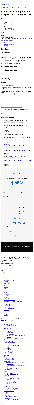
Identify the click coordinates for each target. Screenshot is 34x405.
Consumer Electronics (9, 344)
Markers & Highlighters (13, 381)
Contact (6, 281)
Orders (4, 192)
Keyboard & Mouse (9, 359)
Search (17, 318)
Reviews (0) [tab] (5, 79)
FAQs (5, 297)
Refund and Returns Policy (24, 212)
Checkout (5, 208)
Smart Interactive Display (10, 396)
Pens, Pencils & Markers (26, 38)
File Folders (10, 351)
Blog (5, 288)
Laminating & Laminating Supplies (16, 365)
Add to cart (3, 35)
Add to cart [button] (6, 131)
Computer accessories (9, 342)
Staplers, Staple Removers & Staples (16, 338)
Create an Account (9, 263)
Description (7, 42)
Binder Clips (10, 330)
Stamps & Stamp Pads (12, 368)
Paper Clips (10, 332)
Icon (5, 302)
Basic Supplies (7, 328)
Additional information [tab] (10, 66)
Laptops (9, 347)
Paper (5, 372)
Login (2, 270)
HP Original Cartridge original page (13, 301)
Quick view (14, 122)
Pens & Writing (7, 375)
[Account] (13, 403)
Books (5, 339)
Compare (11, 37)
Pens (18, 38)
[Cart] (24, 403)
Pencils (9, 384)
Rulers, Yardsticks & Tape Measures (16, 335)
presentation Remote (9, 391)
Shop (20, 192)
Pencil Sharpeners (11, 382)
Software (9, 348)
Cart (4, 204)
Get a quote (22, 196)
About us (21, 200)
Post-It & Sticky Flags (12, 388)
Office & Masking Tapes (13, 399)
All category (7, 322)
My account (6, 196)
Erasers (9, 379)
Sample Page (7, 310)
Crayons (9, 327)
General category (8, 352)
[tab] (18, 43)
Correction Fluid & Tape (13, 378)
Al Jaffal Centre (17, 246)
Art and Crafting (8, 324)
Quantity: (3, 32)
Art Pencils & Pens (11, 325)
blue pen (11, 40)
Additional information (9, 44)
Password (3, 268)
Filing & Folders (8, 349)
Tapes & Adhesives (8, 398)
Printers (6, 392)
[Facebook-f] (12, 183)
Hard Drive (6, 355)
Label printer (7, 361)
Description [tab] (5, 49)
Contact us (22, 204)
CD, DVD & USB (8, 341)
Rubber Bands (10, 334)
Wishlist (5, 200)
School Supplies (8, 395)
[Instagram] (22, 183)
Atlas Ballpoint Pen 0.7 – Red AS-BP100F (17, 161)
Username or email (6, 266)
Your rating (4, 94)
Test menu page (8, 312)
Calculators (10, 364)
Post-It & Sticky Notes (9, 386)
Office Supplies (8, 369)
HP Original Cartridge (9, 280)
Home (5, 285)
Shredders (9, 366)
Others (5, 371)
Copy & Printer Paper (12, 374)
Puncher (6, 393)
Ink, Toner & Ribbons (9, 358)
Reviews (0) (7, 45)
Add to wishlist (4, 37)
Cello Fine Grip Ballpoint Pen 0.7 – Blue (17, 150)
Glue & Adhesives (8, 354)
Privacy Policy (22, 207)
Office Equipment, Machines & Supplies (14, 362)
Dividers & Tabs (11, 331)
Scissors (9, 337)
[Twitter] (17, 183)
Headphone (7, 357)
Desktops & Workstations (13, 345)
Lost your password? (6, 272)
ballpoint (6, 40)
